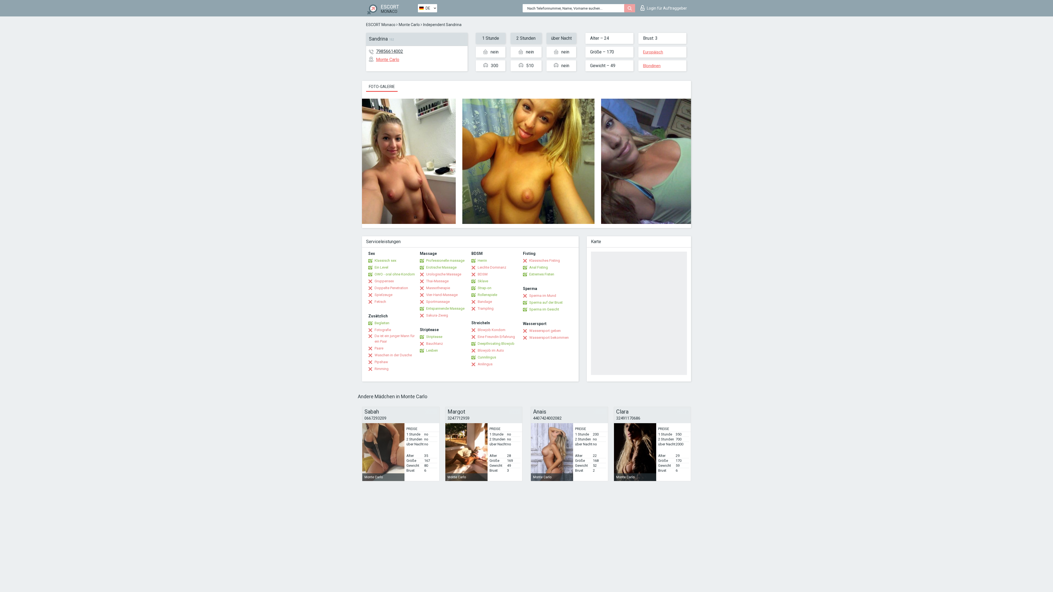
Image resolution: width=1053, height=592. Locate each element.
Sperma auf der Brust (546, 302)
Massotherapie (438, 288)
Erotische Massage (441, 267)
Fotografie (383, 330)
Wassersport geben (545, 331)
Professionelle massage (445, 260)
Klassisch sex (385, 260)
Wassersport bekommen (549, 337)
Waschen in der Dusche (393, 355)
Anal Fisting (538, 267)
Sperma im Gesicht (544, 309)
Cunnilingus (487, 357)
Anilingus (485, 364)
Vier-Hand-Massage (442, 295)
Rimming (382, 369)
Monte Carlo (409, 24)
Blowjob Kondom (491, 330)
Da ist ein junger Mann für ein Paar (395, 338)
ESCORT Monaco (380, 24)
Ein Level (381, 267)
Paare (379, 348)
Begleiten (382, 323)
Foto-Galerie (382, 86)
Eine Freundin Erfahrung (496, 337)
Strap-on (484, 288)
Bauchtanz (434, 343)
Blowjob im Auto (491, 350)
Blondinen (652, 65)
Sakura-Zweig (437, 315)
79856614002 (389, 51)
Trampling (486, 308)
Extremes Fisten (541, 274)
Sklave (483, 281)
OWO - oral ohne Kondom (395, 274)
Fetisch (380, 302)
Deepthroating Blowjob (496, 343)
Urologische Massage (443, 274)
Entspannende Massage (445, 308)
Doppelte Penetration (391, 288)
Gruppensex (384, 281)
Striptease (434, 337)
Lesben (432, 350)
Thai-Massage (437, 281)
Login (667, 8)
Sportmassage (438, 302)
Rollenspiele (487, 295)
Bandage (485, 302)
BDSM (483, 274)
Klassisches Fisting (544, 260)
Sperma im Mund (542, 296)
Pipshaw (381, 362)
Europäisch (653, 52)
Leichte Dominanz (492, 267)
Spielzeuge (383, 295)
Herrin (482, 260)
